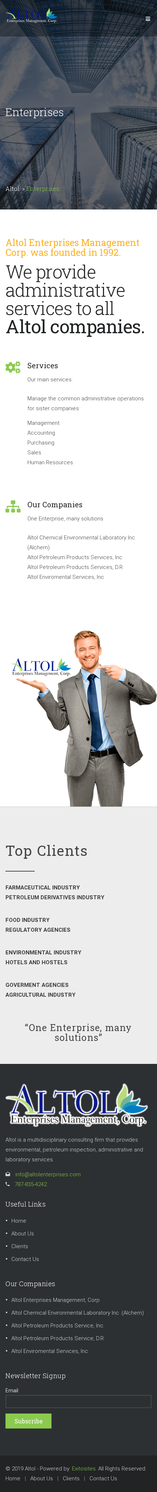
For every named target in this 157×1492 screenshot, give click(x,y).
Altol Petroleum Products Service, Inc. (57, 1325)
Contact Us (25, 1259)
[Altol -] (31, 15)
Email (11, 1390)
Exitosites (84, 1468)
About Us (22, 1233)
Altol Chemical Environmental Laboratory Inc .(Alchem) (77, 1313)
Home (18, 1221)
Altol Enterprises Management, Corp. (56, 1300)
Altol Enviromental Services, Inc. (50, 1351)
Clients (19, 1246)
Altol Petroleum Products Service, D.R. (58, 1338)
